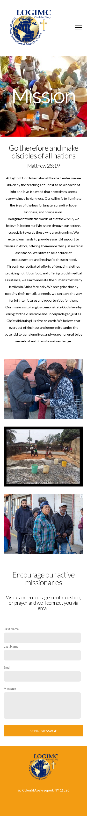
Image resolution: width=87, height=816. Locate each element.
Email (7, 667)
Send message (43, 730)
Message (10, 689)
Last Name (11, 646)
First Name (11, 629)
